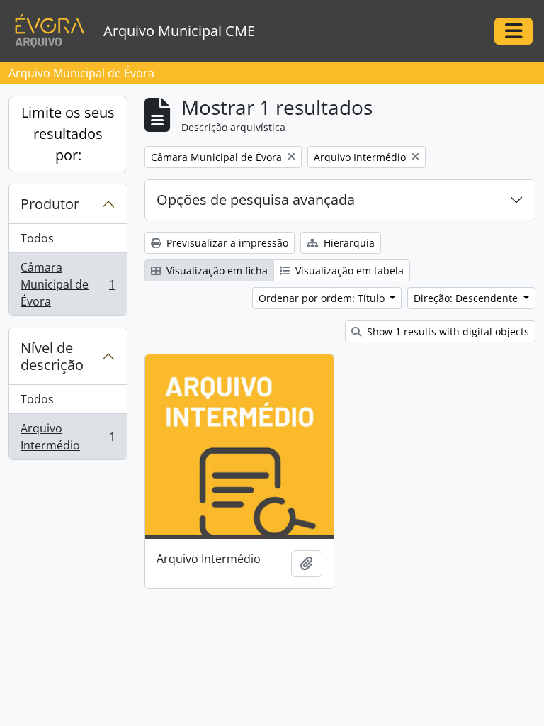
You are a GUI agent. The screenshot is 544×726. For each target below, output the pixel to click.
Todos (37, 238)
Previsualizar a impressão (226, 243)
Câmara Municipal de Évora (67, 284)
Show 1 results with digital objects (446, 331)
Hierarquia (348, 243)
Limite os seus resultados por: (68, 133)
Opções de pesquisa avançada (256, 199)
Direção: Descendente (467, 298)
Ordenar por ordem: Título (323, 298)
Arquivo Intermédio (67, 436)
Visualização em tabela (348, 270)
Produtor (50, 203)
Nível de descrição (52, 356)
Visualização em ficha (216, 270)
